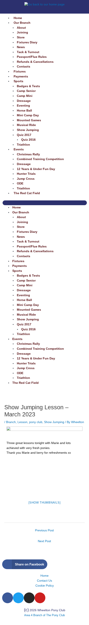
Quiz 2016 (28, 139)
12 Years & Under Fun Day (36, 169)
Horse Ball (24, 110)
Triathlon (23, 144)
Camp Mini (24, 96)
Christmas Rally (28, 154)
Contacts (23, 66)
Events (19, 149)
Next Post (44, 541)
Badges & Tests (28, 86)
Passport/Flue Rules (32, 56)
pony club (35, 422)
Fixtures (20, 71)
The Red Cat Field (27, 193)
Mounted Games (29, 120)
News (21, 47)
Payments (21, 76)
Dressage (24, 100)
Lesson (22, 422)
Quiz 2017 (24, 135)
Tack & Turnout (28, 52)
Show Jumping (28, 130)
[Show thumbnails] (45, 502)
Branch (11, 422)
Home (18, 18)
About (21, 27)
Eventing (23, 105)
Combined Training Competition (40, 159)
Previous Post (44, 530)
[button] (45, 202)
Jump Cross (26, 178)
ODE (20, 183)
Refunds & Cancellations (35, 61)
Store (21, 37)
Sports (18, 81)
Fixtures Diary (27, 42)
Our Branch (22, 22)
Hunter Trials (26, 173)
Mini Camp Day (28, 115)
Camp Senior (26, 91)
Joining (22, 32)
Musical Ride (26, 125)
